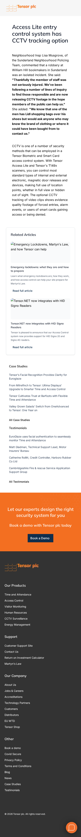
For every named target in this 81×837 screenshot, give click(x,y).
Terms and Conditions (18, 766)
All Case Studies (19, 420)
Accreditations (13, 696)
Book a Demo (40, 538)
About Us (10, 684)
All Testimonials (19, 481)
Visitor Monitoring (15, 606)
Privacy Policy (13, 760)
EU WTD (10, 720)
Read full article (22, 290)
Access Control (14, 600)
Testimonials (12, 790)
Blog (7, 772)
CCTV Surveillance (16, 618)
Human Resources (16, 612)
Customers (11, 708)
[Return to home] (21, 8)
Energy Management (17, 624)
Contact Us (11, 651)
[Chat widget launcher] (71, 827)
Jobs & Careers (14, 690)
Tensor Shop (12, 726)
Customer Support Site (19, 645)
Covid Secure (13, 754)
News (8, 778)
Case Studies (13, 784)
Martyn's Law (13, 663)
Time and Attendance (18, 594)
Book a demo (13, 748)
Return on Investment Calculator (24, 657)
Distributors (12, 714)
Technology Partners (17, 702)
